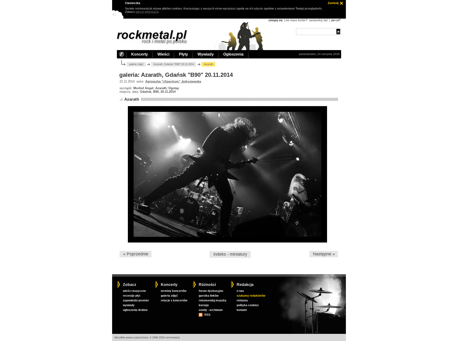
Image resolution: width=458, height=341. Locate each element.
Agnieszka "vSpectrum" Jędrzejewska (173, 81)
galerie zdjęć (136, 64)
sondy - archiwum (211, 310)
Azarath (131, 99)
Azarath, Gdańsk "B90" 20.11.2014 (174, 64)
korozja (204, 305)
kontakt (242, 310)
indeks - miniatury (230, 254)
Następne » (324, 254)
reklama (242, 300)
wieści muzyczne (134, 291)
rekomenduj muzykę (212, 300)
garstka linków (209, 295)
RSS (207, 314)
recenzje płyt (131, 295)
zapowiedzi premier (136, 300)
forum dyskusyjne (211, 291)
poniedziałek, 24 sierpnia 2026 (319, 54)
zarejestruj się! (318, 20)
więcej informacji (146, 12)
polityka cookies (248, 305)
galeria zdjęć (169, 295)
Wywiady (206, 54)
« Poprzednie (135, 254)
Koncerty (139, 54)
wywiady (129, 305)
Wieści (163, 54)
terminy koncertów (173, 291)
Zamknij (333, 3)
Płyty (183, 54)
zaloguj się (275, 20)
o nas (240, 291)
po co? (335, 20)
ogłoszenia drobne (135, 310)
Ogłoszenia (233, 54)
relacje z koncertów (174, 300)
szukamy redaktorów (251, 295)
